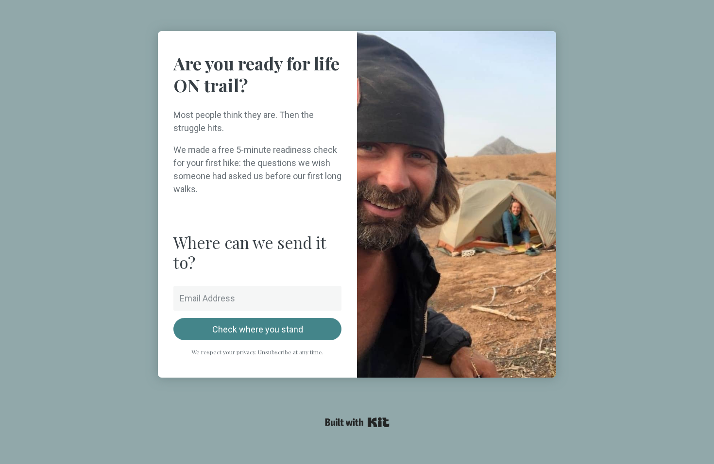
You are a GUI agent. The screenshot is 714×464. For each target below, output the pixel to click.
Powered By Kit (357, 422)
